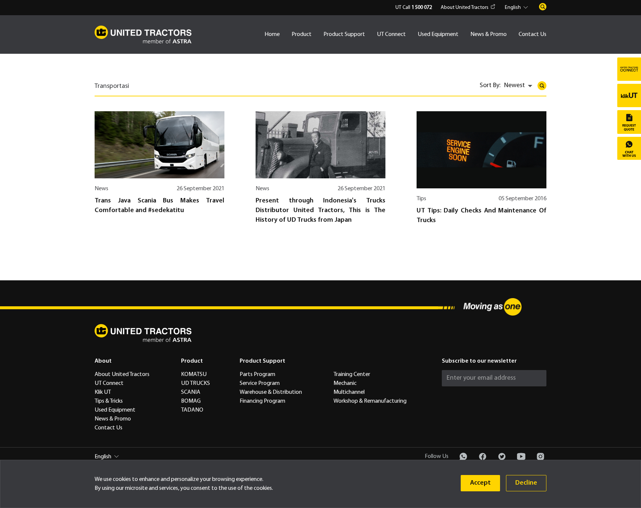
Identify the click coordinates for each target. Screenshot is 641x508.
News (101, 189)
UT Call (413, 7)
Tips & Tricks (109, 401)
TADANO (192, 410)
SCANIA (190, 392)
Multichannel (349, 392)
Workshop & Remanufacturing (370, 401)
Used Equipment (438, 34)
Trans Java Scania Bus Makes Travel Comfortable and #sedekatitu (159, 205)
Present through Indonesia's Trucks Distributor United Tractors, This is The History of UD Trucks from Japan (320, 210)
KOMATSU (194, 374)
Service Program (260, 383)
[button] (517, 7)
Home (272, 34)
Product (302, 34)
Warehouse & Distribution (271, 392)
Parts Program (257, 374)
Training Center (351, 374)
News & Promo (488, 34)
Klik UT (103, 392)
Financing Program (262, 401)
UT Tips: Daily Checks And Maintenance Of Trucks (481, 215)
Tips (421, 199)
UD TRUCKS (195, 383)
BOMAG (191, 401)
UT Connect (391, 34)
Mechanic (344, 383)
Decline (526, 482)
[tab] (114, 89)
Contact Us (532, 34)
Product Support (344, 34)
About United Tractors (465, 7)
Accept (480, 482)
